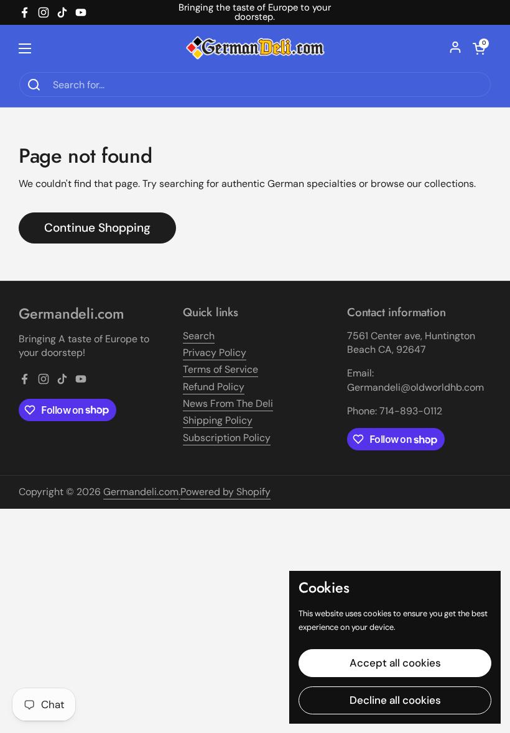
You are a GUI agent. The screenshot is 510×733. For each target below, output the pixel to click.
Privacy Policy (214, 352)
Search (199, 335)
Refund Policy (213, 386)
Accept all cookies (395, 663)
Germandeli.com (140, 491)
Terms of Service (220, 369)
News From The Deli (228, 403)
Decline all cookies (395, 700)
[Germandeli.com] (255, 48)
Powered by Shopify (225, 491)
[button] (478, 48)
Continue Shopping (97, 227)
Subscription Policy (227, 437)
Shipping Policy (218, 420)
